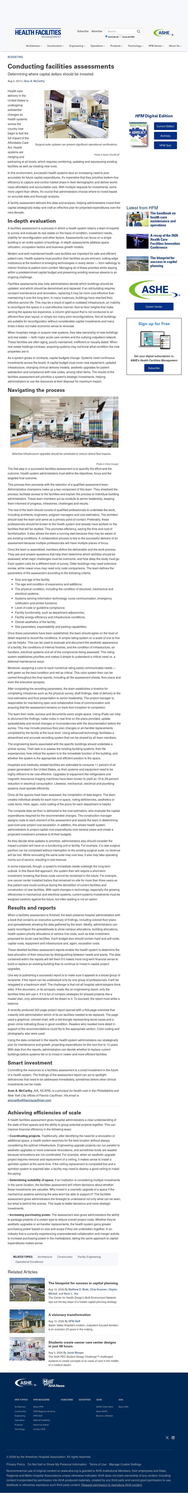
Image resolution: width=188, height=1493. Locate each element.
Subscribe (154, 368)
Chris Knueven (98, 1289)
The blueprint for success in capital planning (83, 1283)
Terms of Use (97, 1464)
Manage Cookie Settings (125, 1464)
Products (115, 45)
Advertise (85, 1399)
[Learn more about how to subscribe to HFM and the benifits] (154, 340)
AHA (121, 1399)
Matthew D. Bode (78, 1289)
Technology (134, 45)
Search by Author (41, 1424)
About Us (174, 45)
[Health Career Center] (154, 289)
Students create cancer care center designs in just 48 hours (82, 1344)
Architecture (33, 45)
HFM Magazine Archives (44, 1411)
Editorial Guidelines (41, 1420)
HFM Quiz (165, 145)
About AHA (123, 1406)
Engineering (76, 45)
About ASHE (101, 1411)
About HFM (38, 1406)
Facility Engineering (89, 1257)
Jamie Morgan (75, 1352)
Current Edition (165, 126)
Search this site (113, 37)
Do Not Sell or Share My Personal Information (57, 1464)
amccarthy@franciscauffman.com (29, 1100)
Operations (97, 45)
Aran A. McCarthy (34, 81)
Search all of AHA (128, 37)
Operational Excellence (29, 1262)
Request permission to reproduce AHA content (111, 1485)
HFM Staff (74, 1321)
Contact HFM (39, 1429)
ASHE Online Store (104, 1406)
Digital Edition (154, 115)
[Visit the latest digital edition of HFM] (138, 134)
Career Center (154, 306)
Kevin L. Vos (71, 1293)
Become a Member (104, 1415)
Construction (54, 45)
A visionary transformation (69, 1315)
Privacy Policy (15, 1464)
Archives (165, 136)
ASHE (99, 1399)
